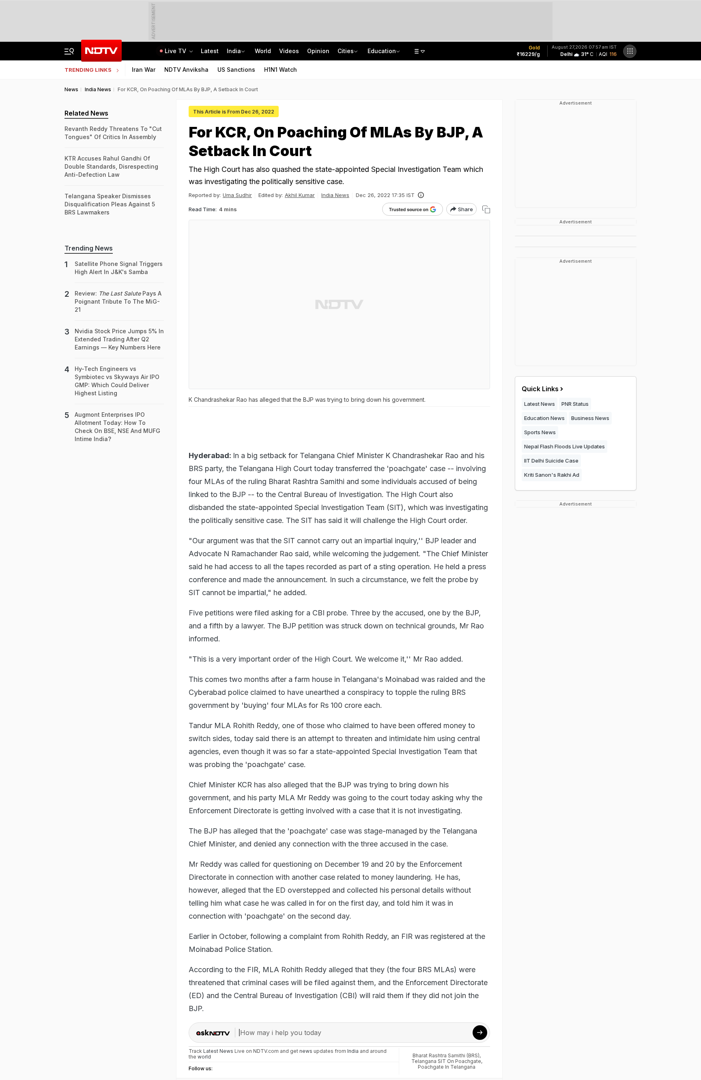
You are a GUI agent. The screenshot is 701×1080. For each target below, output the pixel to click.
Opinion (318, 50)
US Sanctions (236, 69)
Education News (544, 418)
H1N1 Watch (280, 69)
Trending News (89, 248)
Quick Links (540, 389)
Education (382, 50)
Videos (289, 50)
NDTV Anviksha (186, 69)
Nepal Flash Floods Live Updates (564, 446)
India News (335, 195)
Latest (210, 50)
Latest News (539, 404)
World (263, 50)
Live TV (176, 50)
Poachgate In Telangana (446, 1067)
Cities (346, 50)
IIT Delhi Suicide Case (551, 460)
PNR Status (575, 404)
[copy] (486, 209)
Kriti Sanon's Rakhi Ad (551, 474)
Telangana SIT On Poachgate (446, 1061)
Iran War (143, 69)
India (234, 50)
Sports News (540, 432)
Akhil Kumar (300, 195)
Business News (590, 418)
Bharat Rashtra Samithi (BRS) (446, 1055)
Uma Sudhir (237, 195)
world (204, 1057)
